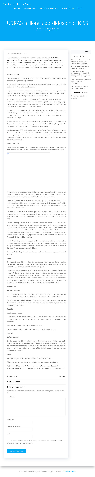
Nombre (10, 420)
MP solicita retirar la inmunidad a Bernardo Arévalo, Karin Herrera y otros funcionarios (80, 62)
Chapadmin (12, 53)
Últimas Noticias (68, 8)
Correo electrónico (14, 427)
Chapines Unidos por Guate (17, 4)
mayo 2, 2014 (22, 53)
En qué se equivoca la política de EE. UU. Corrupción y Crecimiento (81, 81)
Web (8, 434)
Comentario (12, 396)
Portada (17, 8)
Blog (79, 8)
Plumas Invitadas (30, 8)
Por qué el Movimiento (48, 8)
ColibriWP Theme (69, 471)
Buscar (87, 51)
